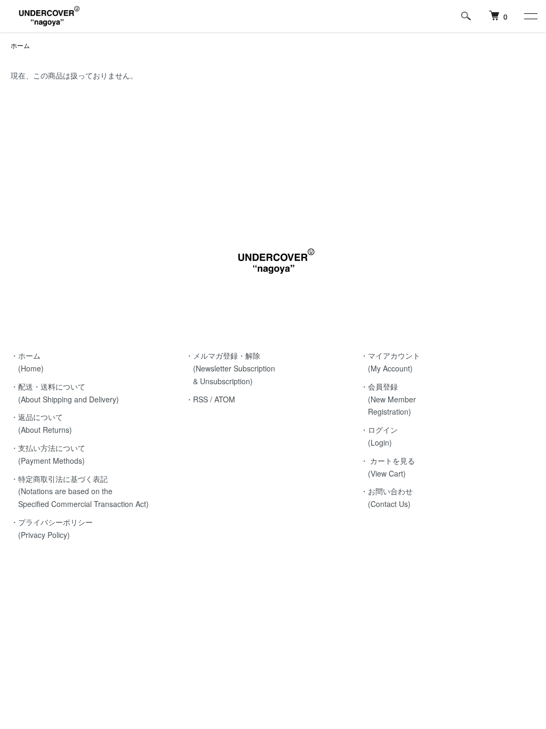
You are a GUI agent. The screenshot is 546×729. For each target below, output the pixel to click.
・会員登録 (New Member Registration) (388, 399)
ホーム (20, 45)
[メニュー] (530, 16)
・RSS (197, 399)
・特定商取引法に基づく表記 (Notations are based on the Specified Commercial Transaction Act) (80, 491)
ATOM (224, 399)
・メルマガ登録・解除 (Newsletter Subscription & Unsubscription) (230, 368)
